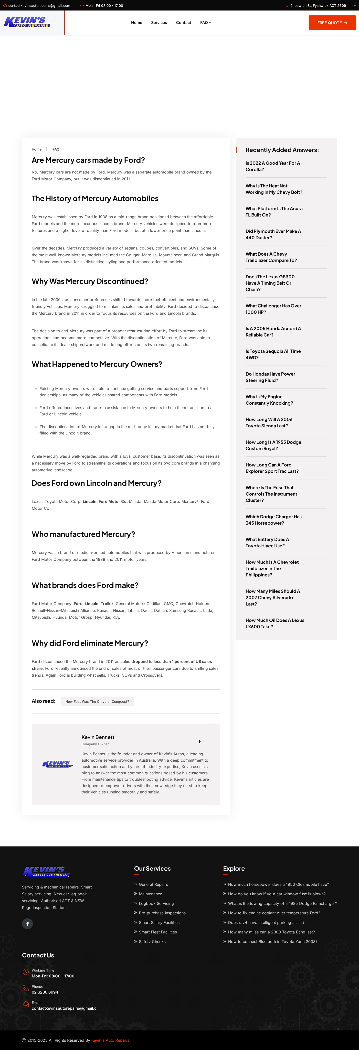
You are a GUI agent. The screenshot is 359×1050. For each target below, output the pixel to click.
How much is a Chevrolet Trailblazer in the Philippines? (272, 568)
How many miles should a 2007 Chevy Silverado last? (273, 597)
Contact (183, 22)
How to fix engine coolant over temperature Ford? (274, 912)
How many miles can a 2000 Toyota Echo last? (271, 932)
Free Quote (329, 22)
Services (159, 22)
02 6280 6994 (45, 992)
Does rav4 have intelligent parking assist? (266, 922)
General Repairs (153, 884)
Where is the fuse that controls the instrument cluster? (271, 494)
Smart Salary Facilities (159, 922)
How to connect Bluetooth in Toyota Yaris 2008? (272, 941)
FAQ (204, 22)
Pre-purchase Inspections (162, 912)
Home (136, 22)
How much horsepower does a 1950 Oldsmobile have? (278, 884)
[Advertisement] (179, 71)
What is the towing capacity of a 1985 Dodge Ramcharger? (282, 903)
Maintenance (150, 893)
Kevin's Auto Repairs (110, 1040)
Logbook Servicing (156, 903)
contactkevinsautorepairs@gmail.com (39, 5)
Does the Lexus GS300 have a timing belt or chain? (270, 283)
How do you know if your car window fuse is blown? (277, 893)
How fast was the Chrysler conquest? (97, 701)
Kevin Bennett (98, 737)
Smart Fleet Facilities (158, 932)
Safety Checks (152, 941)
